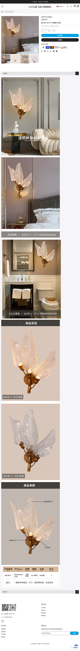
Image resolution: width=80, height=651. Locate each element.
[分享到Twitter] (45, 51)
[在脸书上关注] (2, 621)
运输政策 (3, 629)
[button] (60, 6)
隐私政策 (43, 613)
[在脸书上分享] (42, 51)
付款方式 (43, 610)
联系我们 (3, 637)
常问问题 (3, 634)
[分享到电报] (53, 51)
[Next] (36, 35)
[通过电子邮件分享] (56, 51)
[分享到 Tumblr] (50, 51)
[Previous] (3, 35)
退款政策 (3, 631)
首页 (2, 11)
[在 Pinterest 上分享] (48, 51)
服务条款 (43, 615)
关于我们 (43, 607)
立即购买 (60, 40)
